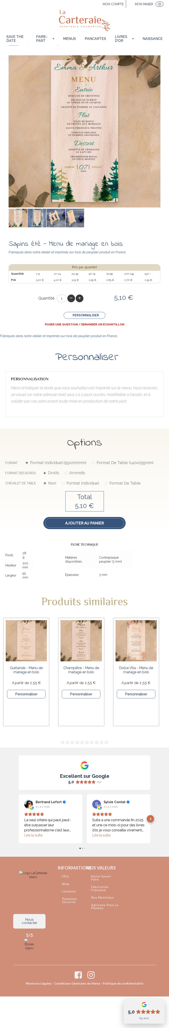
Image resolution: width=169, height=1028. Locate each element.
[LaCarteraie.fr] (84, 20)
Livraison (69, 891)
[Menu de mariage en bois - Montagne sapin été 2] (18, 218)
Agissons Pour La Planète (104, 906)
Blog (65, 884)
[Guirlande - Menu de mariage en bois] (26, 640)
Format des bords (45, 472)
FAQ (65, 876)
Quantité (46, 298)
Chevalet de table (73, 483)
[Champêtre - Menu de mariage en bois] (81, 640)
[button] (18, 819)
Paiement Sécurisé (69, 900)
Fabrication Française (100, 888)
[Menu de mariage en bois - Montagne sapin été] (37, 218)
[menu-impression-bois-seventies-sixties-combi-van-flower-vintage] (55, 218)
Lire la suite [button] (33, 835)
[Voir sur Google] (28, 804)
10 (106, 742)
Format (79, 462)
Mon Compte (113, 4)
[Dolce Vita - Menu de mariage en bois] (136, 640)
